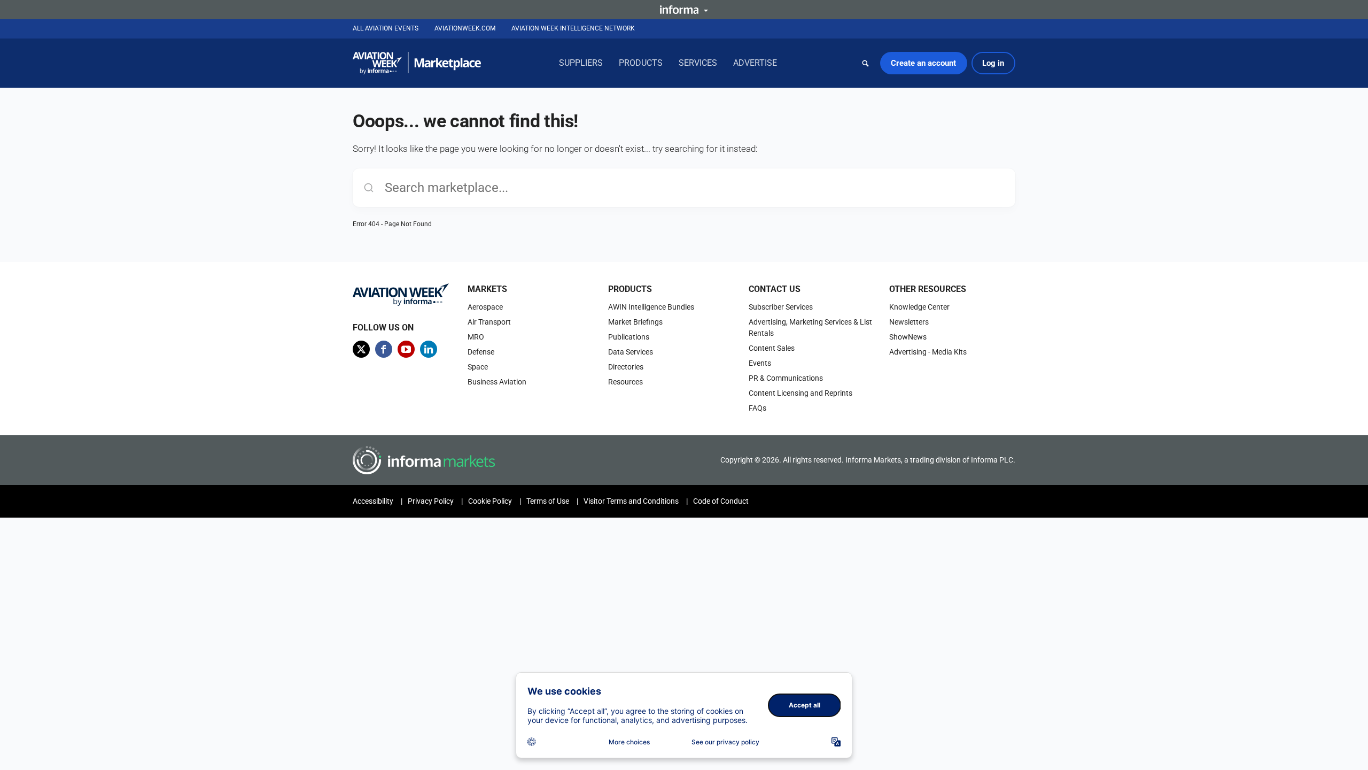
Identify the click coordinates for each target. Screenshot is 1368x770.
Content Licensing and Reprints (800, 393)
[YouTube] (406, 349)
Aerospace (485, 307)
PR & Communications (786, 378)
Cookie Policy (490, 501)
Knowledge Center (919, 307)
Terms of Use (547, 501)
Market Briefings (635, 322)
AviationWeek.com (464, 28)
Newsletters (909, 322)
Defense (481, 352)
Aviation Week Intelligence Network (573, 28)
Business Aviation (497, 382)
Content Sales (772, 348)
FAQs (757, 408)
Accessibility (373, 501)
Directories (625, 367)
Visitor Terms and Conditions (631, 501)
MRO (476, 337)
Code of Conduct (721, 501)
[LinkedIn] (428, 349)
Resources (625, 382)
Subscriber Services (781, 307)
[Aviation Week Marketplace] (417, 63)
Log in (993, 63)
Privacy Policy (431, 501)
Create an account (923, 63)
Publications (628, 337)
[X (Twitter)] (361, 349)
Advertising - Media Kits (928, 352)
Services (698, 63)
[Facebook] (383, 349)
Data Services (630, 352)
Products (641, 63)
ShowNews (908, 337)
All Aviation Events (385, 28)
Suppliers (581, 63)
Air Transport (489, 322)
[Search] (865, 63)
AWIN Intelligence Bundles (651, 307)
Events (760, 363)
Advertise (755, 63)
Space (478, 367)
